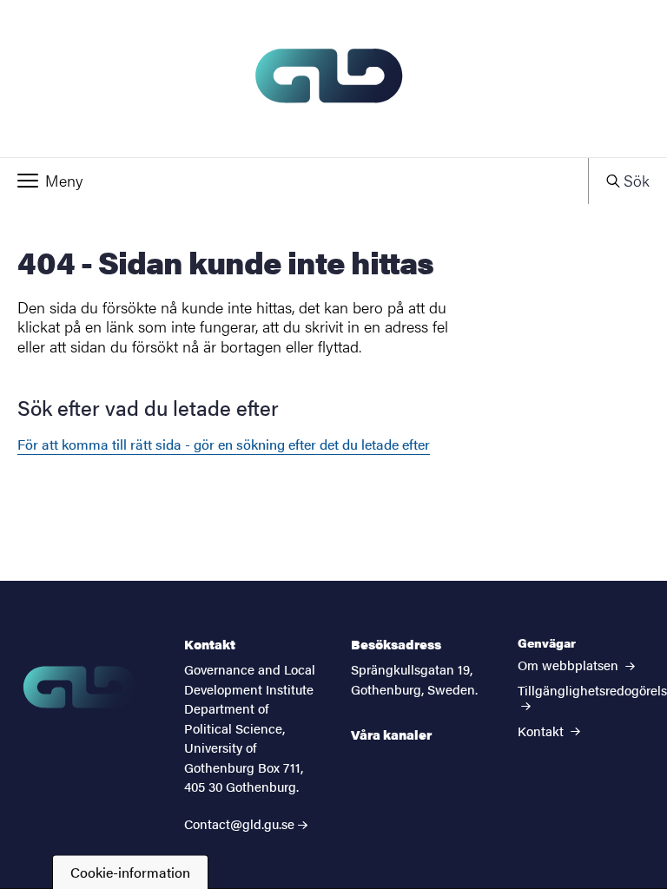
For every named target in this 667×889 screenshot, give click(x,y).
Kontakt (542, 730)
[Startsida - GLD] (333, 78)
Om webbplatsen (570, 664)
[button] (294, 180)
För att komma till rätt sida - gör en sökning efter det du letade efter (223, 444)
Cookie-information (130, 872)
